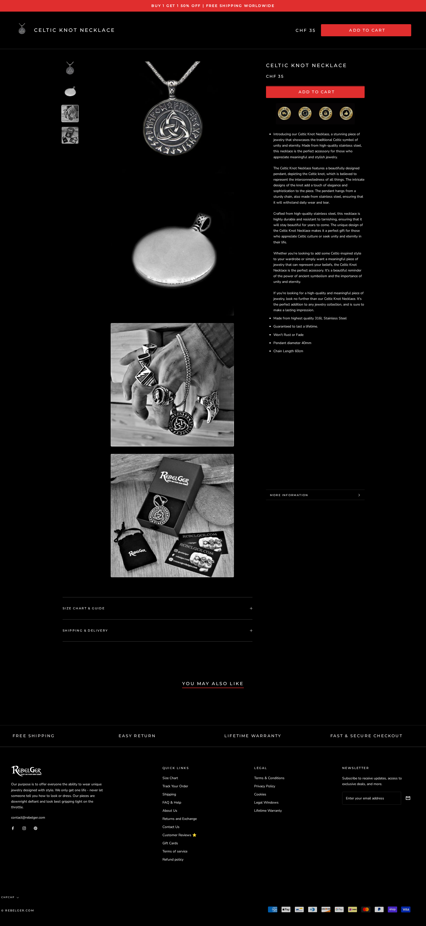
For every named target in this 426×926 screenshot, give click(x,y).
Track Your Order (175, 786)
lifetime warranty (252, 735)
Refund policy (172, 859)
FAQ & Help (171, 802)
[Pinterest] (35, 828)
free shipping (34, 735)
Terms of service (174, 851)
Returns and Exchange (179, 818)
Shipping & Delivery (85, 630)
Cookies (260, 794)
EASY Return (137, 735)
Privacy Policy (264, 786)
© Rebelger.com (17, 910)
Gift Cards (170, 843)
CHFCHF (8, 897)
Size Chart (170, 778)
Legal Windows (266, 802)
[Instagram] (24, 828)
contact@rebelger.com (28, 817)
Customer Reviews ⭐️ (179, 835)
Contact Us (170, 827)
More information (289, 495)
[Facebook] (13, 828)
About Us (169, 810)
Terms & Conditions (269, 778)
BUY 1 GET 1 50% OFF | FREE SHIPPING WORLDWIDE (213, 5)
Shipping (169, 794)
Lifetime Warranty (268, 810)
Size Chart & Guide (84, 608)
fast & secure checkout (366, 735)
